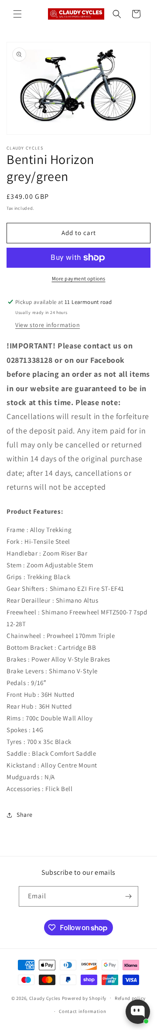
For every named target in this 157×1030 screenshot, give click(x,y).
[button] (17, 14)
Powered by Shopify (84, 998)
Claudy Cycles (45, 998)
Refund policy (130, 998)
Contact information (82, 1011)
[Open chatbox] (138, 1011)
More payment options (79, 278)
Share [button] (25, 815)
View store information (47, 325)
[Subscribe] (128, 896)
